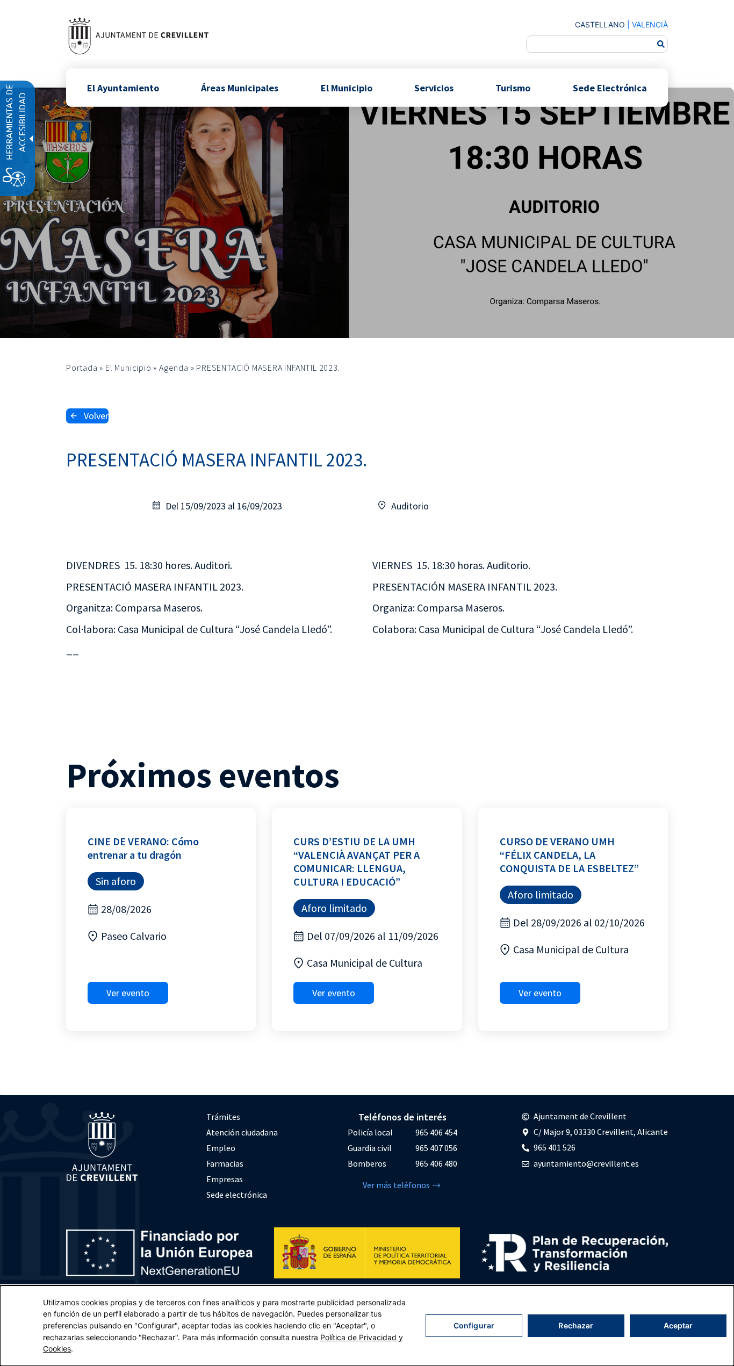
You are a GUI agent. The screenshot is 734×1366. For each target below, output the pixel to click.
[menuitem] (242, 1117)
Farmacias (224, 1163)
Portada (82, 367)
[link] (138, 35)
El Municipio (128, 367)
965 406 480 (436, 1163)
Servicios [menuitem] (434, 87)
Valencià (650, 24)
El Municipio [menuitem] (346, 87)
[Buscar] (660, 44)
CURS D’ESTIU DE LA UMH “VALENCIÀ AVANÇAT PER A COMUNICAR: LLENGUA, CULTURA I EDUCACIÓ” (356, 861)
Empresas (224, 1179)
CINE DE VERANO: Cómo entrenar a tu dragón (143, 848)
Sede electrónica (236, 1194)
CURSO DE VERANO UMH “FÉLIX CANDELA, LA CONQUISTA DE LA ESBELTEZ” (569, 855)
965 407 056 (436, 1147)
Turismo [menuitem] (512, 87)
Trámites (223, 1116)
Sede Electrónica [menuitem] (610, 87)
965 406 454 (436, 1132)
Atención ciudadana (242, 1132)
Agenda (174, 367)
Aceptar (678, 1325)
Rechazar (575, 1325)
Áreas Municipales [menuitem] (239, 87)
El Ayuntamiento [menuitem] (123, 87)
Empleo (220, 1147)
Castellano (600, 24)
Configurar (474, 1325)
